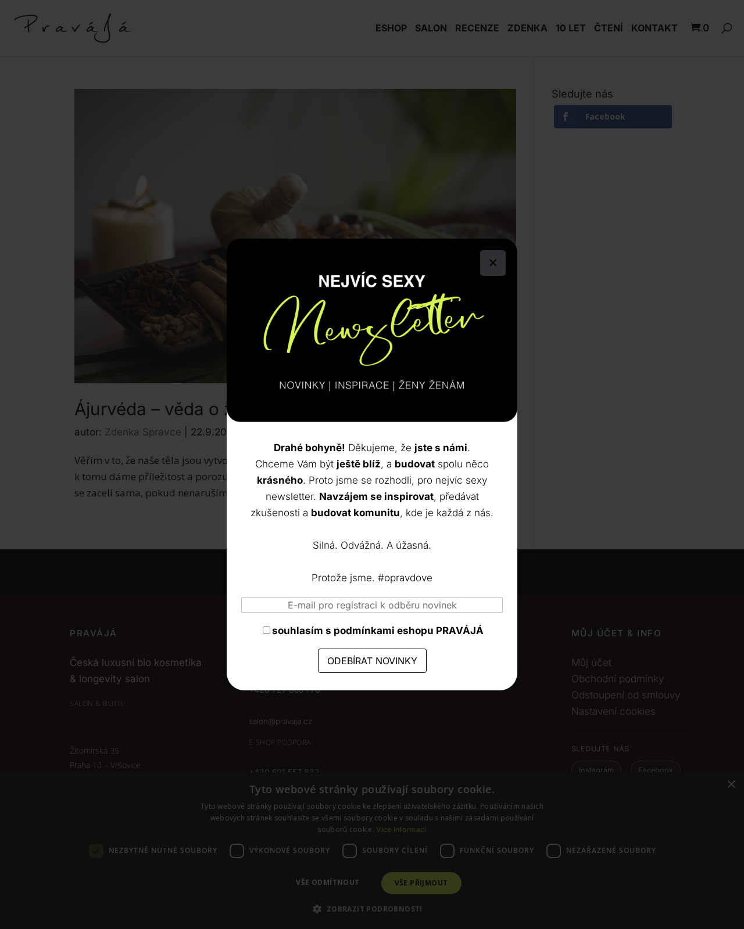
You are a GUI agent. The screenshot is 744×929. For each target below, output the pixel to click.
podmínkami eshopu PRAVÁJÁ (409, 630)
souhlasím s (378, 630)
